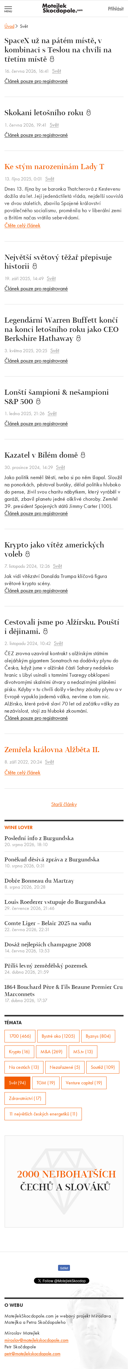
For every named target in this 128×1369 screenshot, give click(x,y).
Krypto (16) (19, 1051)
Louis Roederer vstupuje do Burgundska (55, 905)
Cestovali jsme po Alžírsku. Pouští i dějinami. (61, 627)
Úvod (9, 26)
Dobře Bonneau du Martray (39, 884)
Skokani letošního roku (44, 113)
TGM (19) (46, 1083)
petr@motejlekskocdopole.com (32, 1353)
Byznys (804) (98, 1036)
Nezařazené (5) (65, 1067)
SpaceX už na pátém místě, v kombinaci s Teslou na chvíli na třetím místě (58, 50)
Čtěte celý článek (22, 225)
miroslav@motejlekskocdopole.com (36, 1340)
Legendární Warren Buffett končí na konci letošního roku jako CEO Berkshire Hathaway (61, 330)
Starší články (64, 804)
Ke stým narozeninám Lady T (54, 167)
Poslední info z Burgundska (39, 841)
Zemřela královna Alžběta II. (51, 750)
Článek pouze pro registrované (36, 81)
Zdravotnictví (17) (25, 1098)
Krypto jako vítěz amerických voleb (54, 550)
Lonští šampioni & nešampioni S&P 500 (56, 397)
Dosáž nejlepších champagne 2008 (47, 947)
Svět (56, 70)
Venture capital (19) (84, 1083)
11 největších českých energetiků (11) (43, 1114)
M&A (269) (51, 1051)
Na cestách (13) (24, 1067)
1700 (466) (20, 1036)
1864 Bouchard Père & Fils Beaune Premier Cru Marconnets (63, 994)
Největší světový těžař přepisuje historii (58, 262)
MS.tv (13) (83, 1051)
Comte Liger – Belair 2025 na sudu (47, 926)
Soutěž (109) (103, 1067)
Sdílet (64, 1267)
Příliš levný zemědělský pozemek (46, 969)
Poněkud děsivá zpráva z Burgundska (51, 862)
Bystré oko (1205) (58, 1036)
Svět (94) (17, 1083)
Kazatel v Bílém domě (42, 455)
